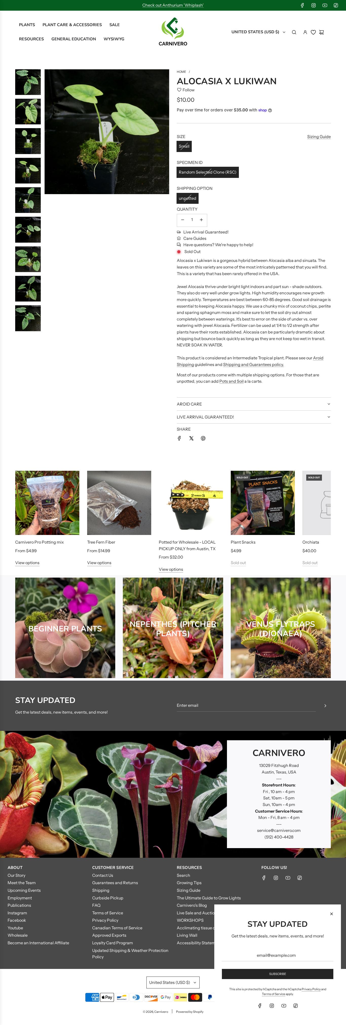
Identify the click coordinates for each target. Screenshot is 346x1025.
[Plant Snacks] (263, 503)
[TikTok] (335, 5)
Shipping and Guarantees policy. (253, 364)
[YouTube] (324, 5)
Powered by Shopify (189, 1012)
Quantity (187, 209)
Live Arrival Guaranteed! (205, 231)
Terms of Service (273, 994)
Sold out (238, 562)
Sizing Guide (319, 136)
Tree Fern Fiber (101, 542)
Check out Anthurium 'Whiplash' (173, 5)
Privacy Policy (311, 989)
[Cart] (321, 32)
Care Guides (194, 238)
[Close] (331, 913)
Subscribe (277, 974)
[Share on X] (191, 439)
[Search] (294, 32)
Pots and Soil (231, 381)
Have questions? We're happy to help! (218, 244)
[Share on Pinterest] (203, 439)
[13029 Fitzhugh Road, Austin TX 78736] (173, 794)
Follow (189, 89)
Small (184, 146)
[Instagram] (313, 5)
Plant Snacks (243, 542)
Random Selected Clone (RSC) (208, 172)
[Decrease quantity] (182, 220)
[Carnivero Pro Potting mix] (47, 503)
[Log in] (305, 32)
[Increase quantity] (201, 220)
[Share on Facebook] (179, 439)
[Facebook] (302, 5)
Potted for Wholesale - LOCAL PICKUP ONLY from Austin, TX (187, 545)
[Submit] (325, 705)
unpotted (187, 198)
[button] (24, 521)
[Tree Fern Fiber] (119, 503)
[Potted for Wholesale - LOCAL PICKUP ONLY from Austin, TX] (191, 503)
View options (27, 562)
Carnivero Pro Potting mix (39, 542)
